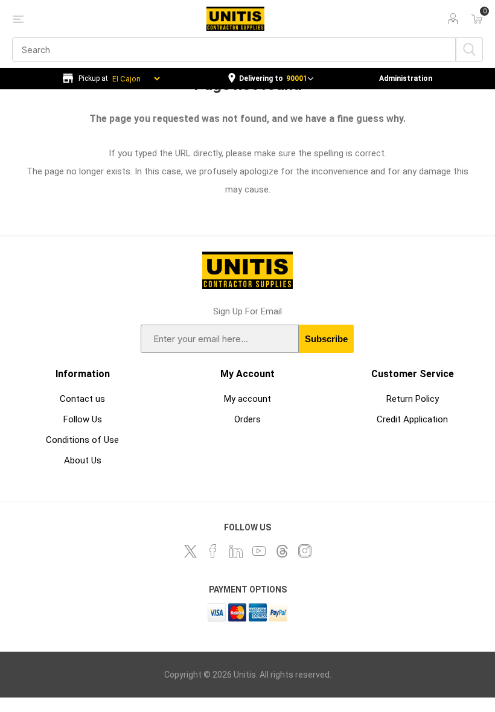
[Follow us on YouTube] (259, 551)
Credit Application (412, 419)
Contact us (82, 398)
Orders (247, 419)
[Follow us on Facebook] (213, 551)
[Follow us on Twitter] (190, 551)
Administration (405, 78)
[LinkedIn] (236, 551)
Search (469, 49)
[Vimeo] (282, 551)
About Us (82, 460)
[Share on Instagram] (305, 551)
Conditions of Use (82, 439)
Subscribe (326, 339)
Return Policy (412, 398)
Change (271, 78)
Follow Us (82, 419)
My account (247, 398)
